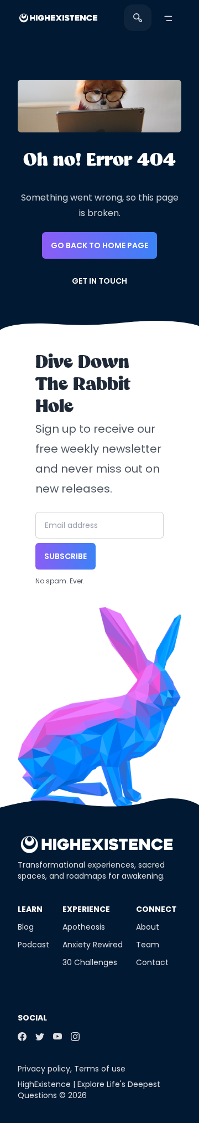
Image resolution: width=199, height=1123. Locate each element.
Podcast (33, 944)
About (147, 926)
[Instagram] (75, 1036)
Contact (152, 962)
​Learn (30, 909)
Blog (26, 926)
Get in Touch (99, 280)
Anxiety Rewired (92, 944)
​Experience (86, 909)
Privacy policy (44, 1068)
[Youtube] (57, 1036)
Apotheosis (83, 926)
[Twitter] (39, 1036)
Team (147, 944)
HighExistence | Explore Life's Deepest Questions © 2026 (89, 1090)
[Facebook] (22, 1036)
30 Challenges (89, 962)
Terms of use (99, 1068)
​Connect (156, 909)
